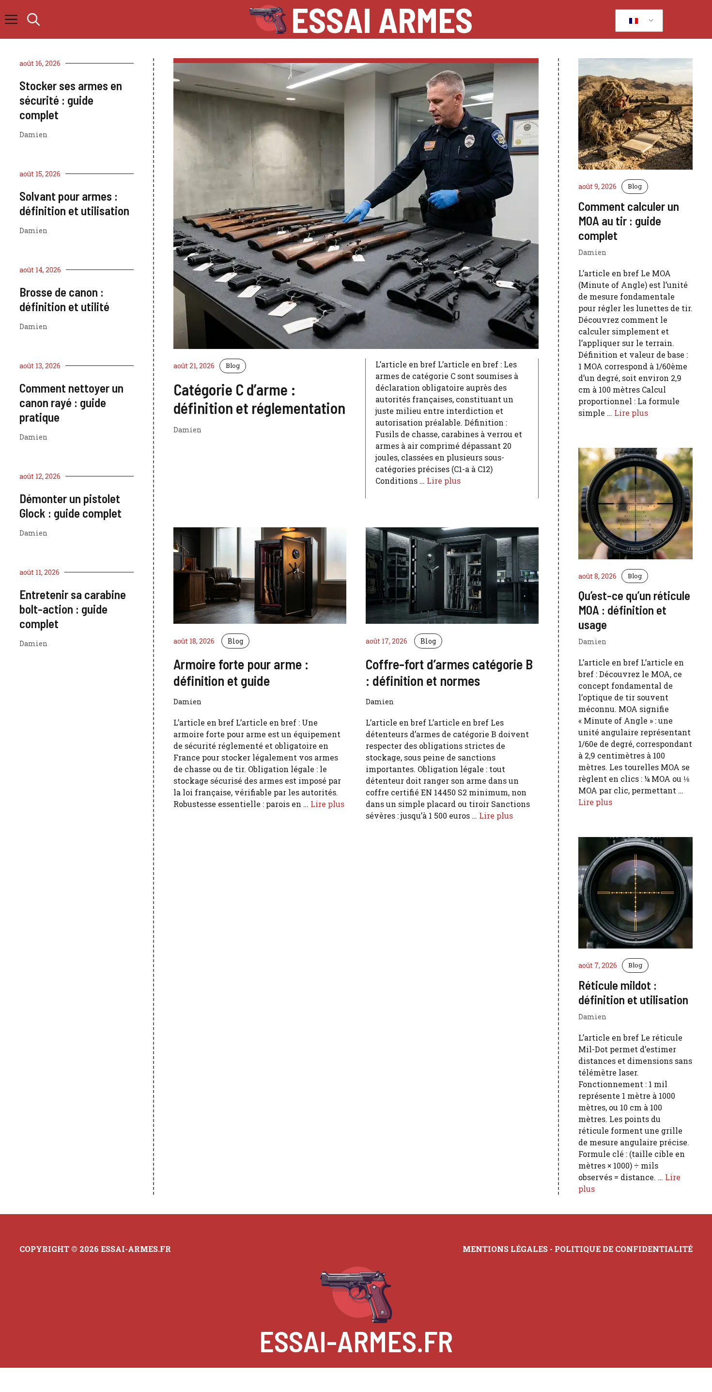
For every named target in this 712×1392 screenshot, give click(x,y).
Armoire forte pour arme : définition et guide (241, 672)
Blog (233, 365)
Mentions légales (505, 1249)
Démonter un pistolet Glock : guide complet (70, 505)
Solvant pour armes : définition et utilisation (74, 203)
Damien (33, 134)
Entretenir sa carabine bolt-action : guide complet (72, 609)
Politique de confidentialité (624, 1249)
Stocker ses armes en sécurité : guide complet (70, 100)
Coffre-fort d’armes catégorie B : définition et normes (449, 672)
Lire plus (444, 480)
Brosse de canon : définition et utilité (64, 299)
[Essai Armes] (267, 19)
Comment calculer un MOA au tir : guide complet (628, 220)
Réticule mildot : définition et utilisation (633, 992)
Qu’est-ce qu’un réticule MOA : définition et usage (634, 610)
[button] (33, 19)
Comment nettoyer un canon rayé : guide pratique (71, 402)
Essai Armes (382, 19)
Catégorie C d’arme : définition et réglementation (259, 398)
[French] (637, 21)
